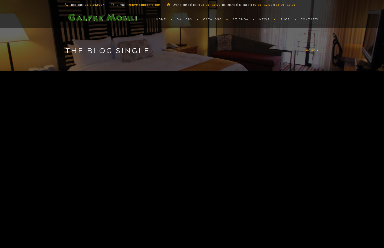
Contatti (310, 19)
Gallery (185, 19)
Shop (285, 19)
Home (161, 19)
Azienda (241, 19)
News (264, 19)
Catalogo (212, 19)
